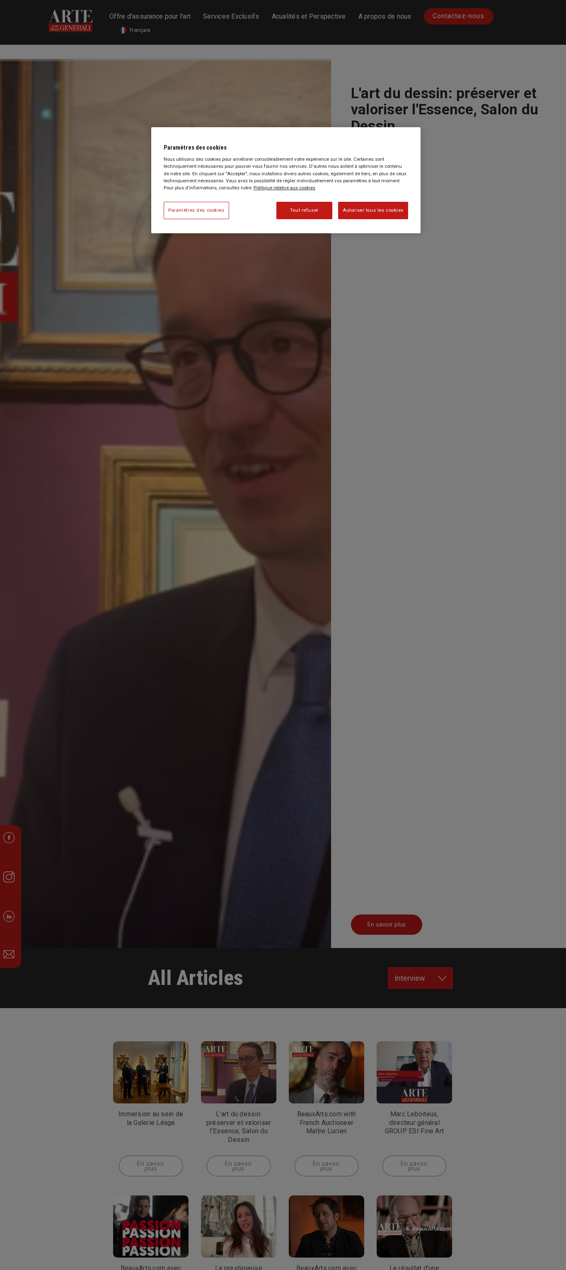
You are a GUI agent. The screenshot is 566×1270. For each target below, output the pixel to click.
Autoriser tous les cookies (373, 210)
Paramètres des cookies (196, 210)
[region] (286, 180)
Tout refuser (304, 210)
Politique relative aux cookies (284, 187)
